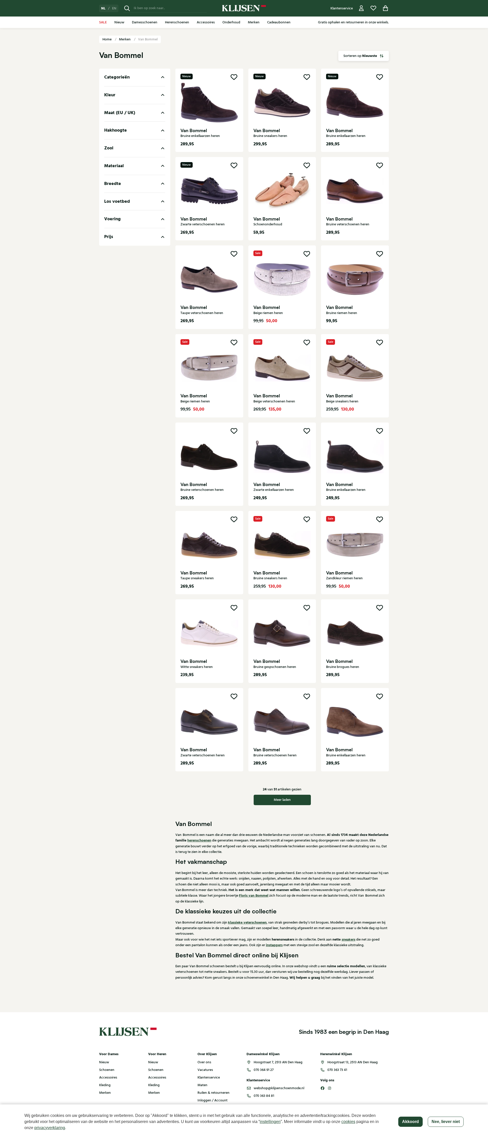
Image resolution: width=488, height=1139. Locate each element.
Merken (125, 39)
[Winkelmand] (385, 8)
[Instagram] (329, 1088)
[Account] (361, 8)
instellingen (270, 1121)
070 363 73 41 (337, 1069)
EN (114, 8)
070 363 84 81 (264, 1095)
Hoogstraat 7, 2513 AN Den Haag (278, 1062)
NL (103, 8)
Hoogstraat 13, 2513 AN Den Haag (352, 1062)
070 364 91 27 (263, 1069)
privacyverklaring (49, 1128)
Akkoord (410, 1121)
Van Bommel (148, 39)
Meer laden (282, 799)
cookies (348, 1121)
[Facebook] (322, 1088)
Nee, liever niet (446, 1121)
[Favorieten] (373, 8)
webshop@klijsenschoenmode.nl (279, 1088)
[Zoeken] (127, 8)
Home (107, 39)
